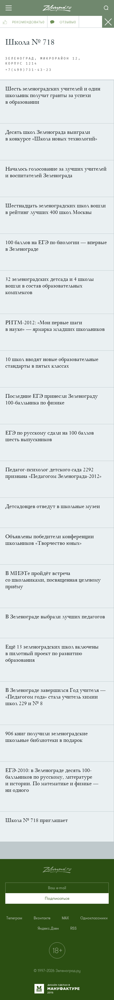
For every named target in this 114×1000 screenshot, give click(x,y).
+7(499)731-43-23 (28, 70)
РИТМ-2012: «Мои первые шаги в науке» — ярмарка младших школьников (55, 325)
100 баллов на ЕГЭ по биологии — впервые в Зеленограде (56, 245)
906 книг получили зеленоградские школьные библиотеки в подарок (46, 736)
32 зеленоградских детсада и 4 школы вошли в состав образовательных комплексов (49, 286)
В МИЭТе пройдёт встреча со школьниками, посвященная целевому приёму (53, 580)
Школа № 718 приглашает (36, 820)
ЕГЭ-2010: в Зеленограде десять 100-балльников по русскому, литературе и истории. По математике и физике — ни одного (51, 780)
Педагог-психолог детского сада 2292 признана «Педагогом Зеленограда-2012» (53, 473)
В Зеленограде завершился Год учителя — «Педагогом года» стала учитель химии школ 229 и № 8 (55, 697)
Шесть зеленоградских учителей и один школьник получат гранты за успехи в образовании (52, 95)
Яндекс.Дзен (48, 928)
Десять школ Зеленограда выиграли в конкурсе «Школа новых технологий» (51, 135)
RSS (73, 928)
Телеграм (14, 918)
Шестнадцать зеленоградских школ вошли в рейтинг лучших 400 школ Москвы (55, 209)
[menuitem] (14, 918)
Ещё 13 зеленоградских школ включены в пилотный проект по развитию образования (52, 653)
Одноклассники (94, 918)
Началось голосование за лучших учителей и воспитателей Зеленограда (56, 172)
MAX (65, 918)
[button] (57, 898)
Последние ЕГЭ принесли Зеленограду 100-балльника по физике (51, 399)
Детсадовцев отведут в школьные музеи (52, 506)
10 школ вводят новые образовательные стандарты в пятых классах (51, 362)
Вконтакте (42, 918)
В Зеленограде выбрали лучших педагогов (55, 616)
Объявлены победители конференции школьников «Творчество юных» (49, 539)
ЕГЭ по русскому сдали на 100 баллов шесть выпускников (49, 436)
